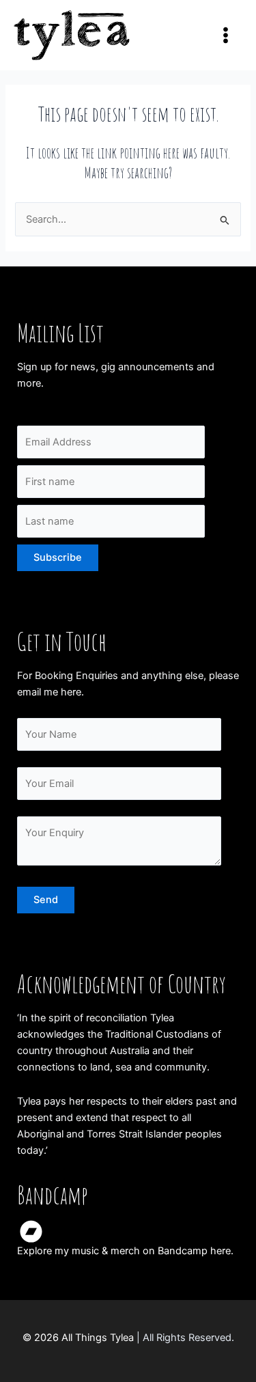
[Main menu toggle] (225, 35)
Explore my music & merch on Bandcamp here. (125, 1251)
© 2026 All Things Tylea (78, 1337)
